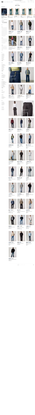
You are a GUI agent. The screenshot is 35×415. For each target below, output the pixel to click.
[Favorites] (31, 2)
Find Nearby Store (5, 22)
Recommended (5, 19)
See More (2, 60)
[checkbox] (2, 28)
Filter (2, 19)
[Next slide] (33, 12)
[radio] (19, 31)
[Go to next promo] (22, 0)
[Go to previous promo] (12, 0)
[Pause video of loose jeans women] (15, 45)
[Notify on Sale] (30, 2)
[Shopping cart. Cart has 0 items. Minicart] (33, 2)
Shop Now (24, 114)
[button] (5, 20)
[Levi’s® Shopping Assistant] (28, 2)
